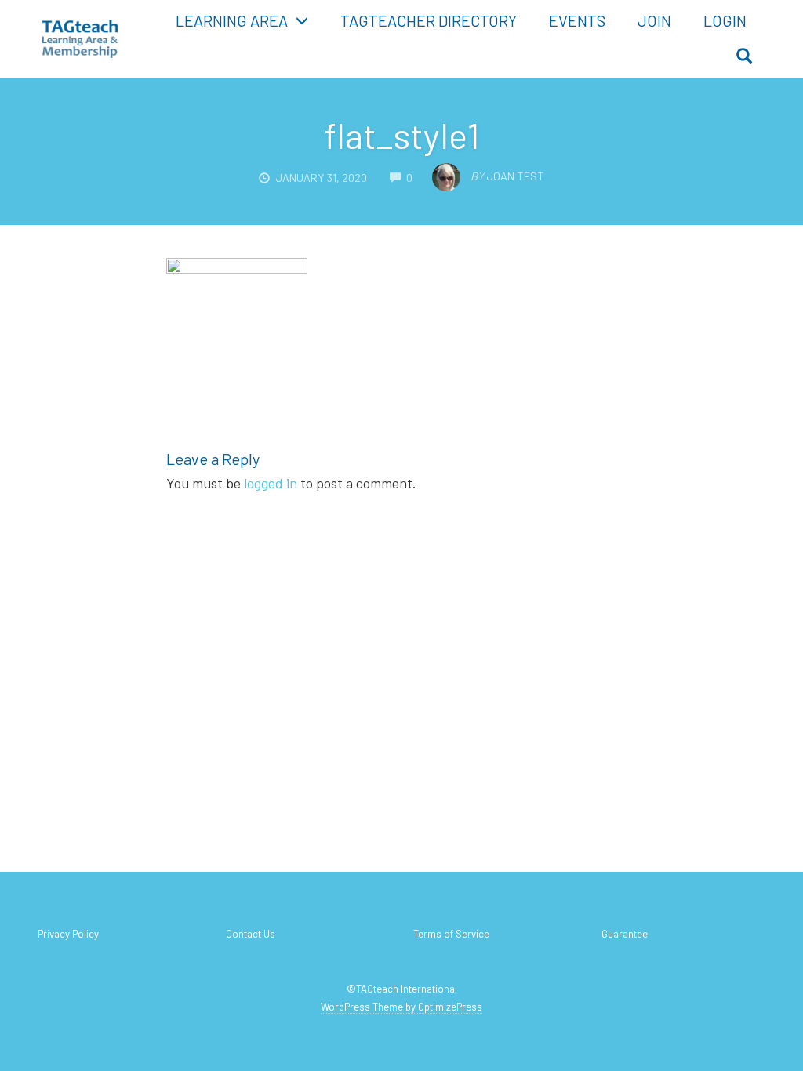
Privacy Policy (68, 934)
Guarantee (624, 934)
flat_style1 (401, 135)
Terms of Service (451, 934)
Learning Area (232, 20)
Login (725, 20)
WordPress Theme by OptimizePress (401, 1006)
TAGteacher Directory (428, 20)
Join (654, 20)
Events (577, 20)
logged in (270, 483)
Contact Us (250, 934)
